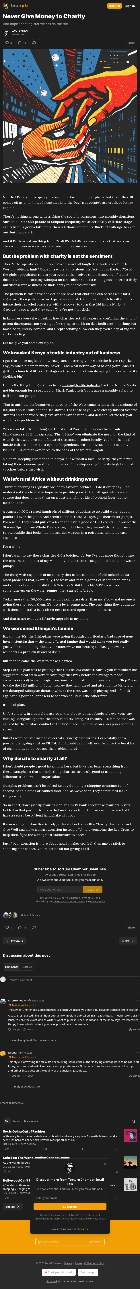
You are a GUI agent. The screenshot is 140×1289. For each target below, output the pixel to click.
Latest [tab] (16, 1121)
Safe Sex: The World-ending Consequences (36, 1158)
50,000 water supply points (52, 599)
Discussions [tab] (31, 1121)
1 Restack (35, 915)
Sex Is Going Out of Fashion (24, 1131)
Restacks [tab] (27, 967)
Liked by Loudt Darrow (23, 1004)
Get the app (88, 1272)
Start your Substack (60, 1272)
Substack (51, 1281)
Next (125, 941)
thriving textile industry (81, 385)
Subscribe (114, 5)
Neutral (12, 1052)
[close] (105, 1164)
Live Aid (75, 670)
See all (10, 1206)
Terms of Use (88, 1215)
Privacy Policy (97, 1218)
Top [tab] (7, 1121)
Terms (78, 1263)
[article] (70, 1140)
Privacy (68, 1263)
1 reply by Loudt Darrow (26, 1086)
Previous (17, 941)
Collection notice (94, 1263)
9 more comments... (12, 1103)
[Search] (133, 1121)
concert (87, 670)
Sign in (130, 6)
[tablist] (18, 967)
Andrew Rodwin (18, 1000)
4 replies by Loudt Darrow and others (34, 1040)
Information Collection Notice (69, 1218)
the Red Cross (119, 829)
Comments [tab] (11, 967)
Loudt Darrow (20, 31)
